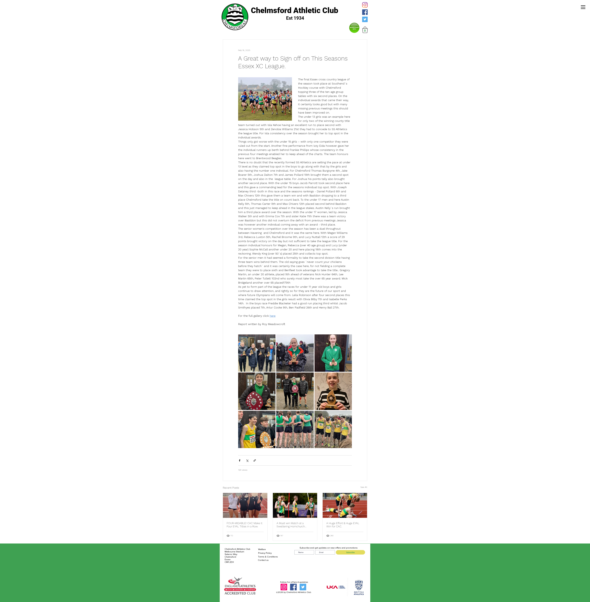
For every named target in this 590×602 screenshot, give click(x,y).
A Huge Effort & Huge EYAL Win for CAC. (342, 525)
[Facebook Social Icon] (365, 12)
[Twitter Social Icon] (365, 19)
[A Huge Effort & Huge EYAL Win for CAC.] (345, 505)
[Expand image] (256, 353)
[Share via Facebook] (239, 460)
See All (363, 487)
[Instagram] (365, 5)
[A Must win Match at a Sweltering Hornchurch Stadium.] (295, 505)
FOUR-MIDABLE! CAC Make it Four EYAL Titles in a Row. (244, 525)
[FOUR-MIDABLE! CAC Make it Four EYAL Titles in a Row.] (245, 505)
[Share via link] (254, 460)
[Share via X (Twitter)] (247, 460)
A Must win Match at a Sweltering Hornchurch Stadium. (291, 525)
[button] (365, 30)
